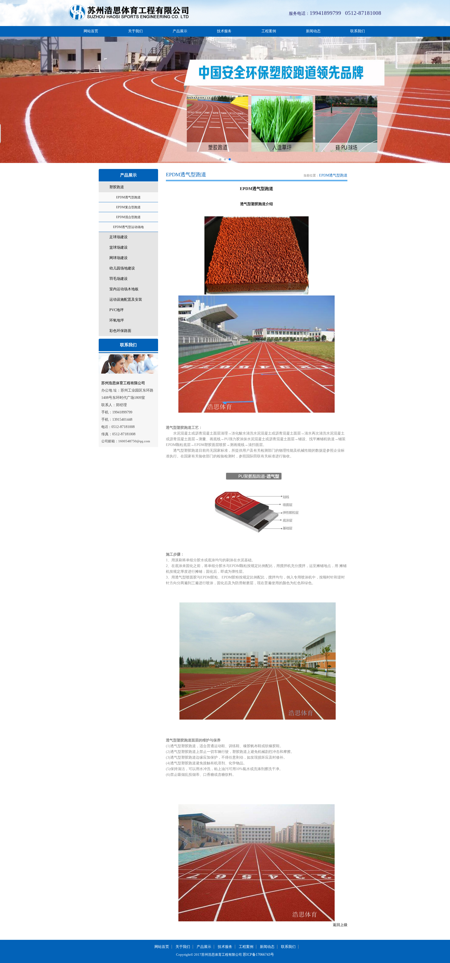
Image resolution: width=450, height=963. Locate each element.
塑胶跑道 (116, 187)
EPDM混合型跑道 (128, 217)
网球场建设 (118, 258)
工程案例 (268, 31)
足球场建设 (118, 237)
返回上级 (340, 925)
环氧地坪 (116, 320)
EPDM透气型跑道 (128, 197)
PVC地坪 (116, 310)
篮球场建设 (118, 247)
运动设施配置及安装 (125, 299)
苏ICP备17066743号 (258, 954)
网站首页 (91, 31)
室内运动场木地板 (124, 289)
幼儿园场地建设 (122, 268)
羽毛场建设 (118, 279)
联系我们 (357, 31)
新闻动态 (313, 31)
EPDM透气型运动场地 (128, 227)
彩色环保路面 (120, 331)
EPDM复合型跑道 (128, 207)
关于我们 (135, 31)
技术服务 (224, 31)
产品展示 (180, 31)
